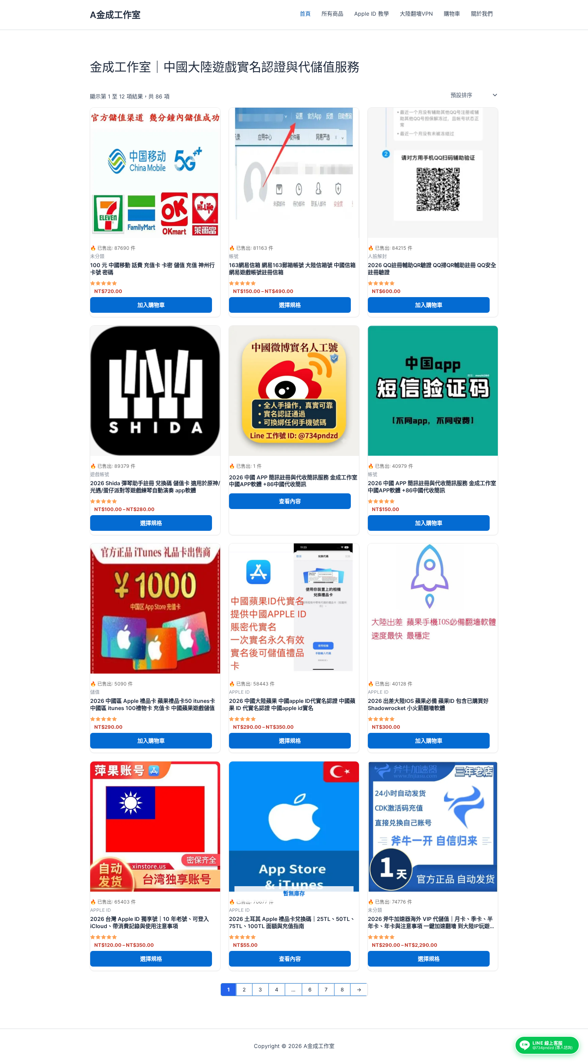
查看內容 (290, 500)
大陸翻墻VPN (416, 13)
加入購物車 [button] (151, 305)
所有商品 (332, 13)
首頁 (305, 13)
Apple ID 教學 (371, 13)
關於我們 (482, 13)
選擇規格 (290, 305)
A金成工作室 (115, 15)
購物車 (452, 13)
